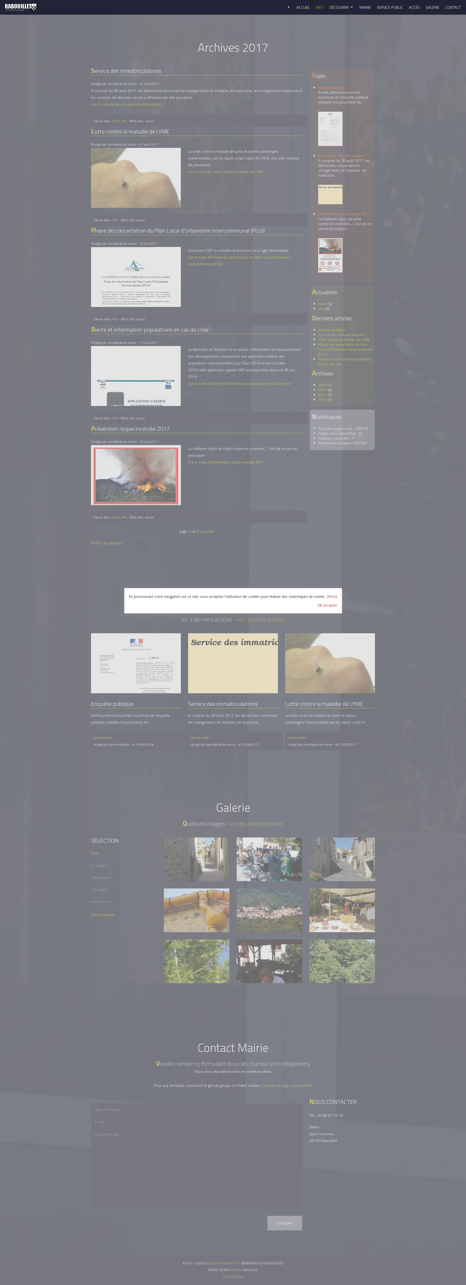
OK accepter (327, 605)
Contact (453, 7)
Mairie (365, 7)
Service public (390, 7)
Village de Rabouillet (20, 7)
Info (320, 7)
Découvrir (339, 7)
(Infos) (332, 596)
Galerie (432, 7)
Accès (414, 7)
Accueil (303, 7)
